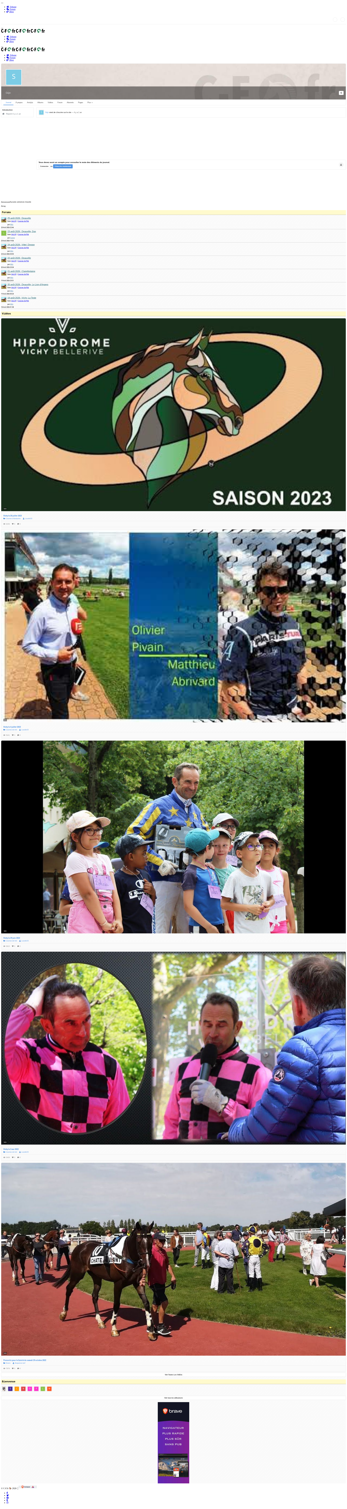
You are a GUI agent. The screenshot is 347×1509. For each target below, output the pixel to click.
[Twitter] (8, 1495)
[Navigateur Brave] (173, 1442)
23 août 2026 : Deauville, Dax (21, 231)
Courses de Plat (23, 221)
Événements (19, 19)
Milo (11, 225)
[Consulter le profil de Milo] (4, 222)
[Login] (342, 19)
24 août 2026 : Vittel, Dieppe (21, 245)
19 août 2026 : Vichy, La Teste (21, 298)
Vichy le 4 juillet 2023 (12, 727)
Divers (7, 1363)
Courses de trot (11, 730)
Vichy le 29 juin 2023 (11, 938)
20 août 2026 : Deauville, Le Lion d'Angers (27, 284)
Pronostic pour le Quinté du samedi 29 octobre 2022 (24, 1360)
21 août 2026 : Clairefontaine (21, 271)
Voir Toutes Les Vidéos (173, 1375)
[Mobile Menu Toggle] (2, 28)
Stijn (8, 92)
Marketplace (68, 19)
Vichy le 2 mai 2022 (11, 1149)
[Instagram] (8, 1503)
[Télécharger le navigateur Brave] (28, 1488)
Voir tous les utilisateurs (173, 1398)
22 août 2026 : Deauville (19, 258)
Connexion (44, 166)
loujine (12, 238)
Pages (7, 19)
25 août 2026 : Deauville (19, 218)
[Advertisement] (17, 160)
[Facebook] (7, 1493)
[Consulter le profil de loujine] (4, 235)
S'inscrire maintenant (63, 166)
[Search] (335, 19)
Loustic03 (28, 519)
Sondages (54, 19)
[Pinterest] (8, 1498)
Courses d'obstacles (13, 519)
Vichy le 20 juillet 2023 (12, 516)
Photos (43, 19)
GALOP (13, 221)
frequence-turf (20, 1363)
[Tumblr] (7, 1500)
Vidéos (32, 19)
